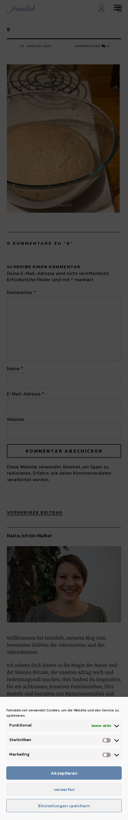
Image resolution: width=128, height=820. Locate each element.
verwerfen (64, 789)
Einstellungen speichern (64, 805)
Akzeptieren (64, 773)
